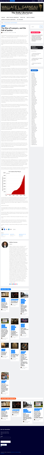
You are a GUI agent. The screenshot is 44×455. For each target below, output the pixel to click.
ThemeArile (2, 453)
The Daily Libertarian (22, 12)
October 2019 (34, 115)
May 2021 (33, 93)
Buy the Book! (20, 19)
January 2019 (34, 126)
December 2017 (34, 141)
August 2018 (34, 131)
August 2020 (34, 104)
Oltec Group (34, 55)
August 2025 (34, 85)
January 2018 (34, 139)
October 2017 (34, 143)
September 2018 (34, 130)
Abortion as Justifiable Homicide (4, 353)
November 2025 (34, 82)
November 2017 (34, 142)
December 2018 (34, 127)
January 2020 (34, 112)
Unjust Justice (12, 234)
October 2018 (34, 129)
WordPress (13, 452)
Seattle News (17, 452)
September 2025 (34, 84)
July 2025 (33, 86)
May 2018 (33, 135)
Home (2, 22)
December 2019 (34, 113)
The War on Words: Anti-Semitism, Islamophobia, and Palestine (4, 305)
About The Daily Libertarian (13, 17)
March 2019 (33, 123)
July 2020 (33, 105)
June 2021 (33, 92)
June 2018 (33, 134)
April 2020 (33, 108)
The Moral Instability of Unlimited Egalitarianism (14, 333)
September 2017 (34, 144)
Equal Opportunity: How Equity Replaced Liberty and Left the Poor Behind (24, 308)
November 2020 (34, 100)
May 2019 (33, 121)
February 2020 (34, 111)
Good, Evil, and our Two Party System (22, 234)
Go (41, 26)
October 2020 (34, 101)
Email (2, 437)
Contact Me (22, 17)
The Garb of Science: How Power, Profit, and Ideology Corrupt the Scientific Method (4, 332)
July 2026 (33, 73)
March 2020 (33, 109)
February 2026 (34, 78)
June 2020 (33, 106)
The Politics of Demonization (14, 302)
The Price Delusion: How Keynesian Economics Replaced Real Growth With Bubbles (4, 387)
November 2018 (34, 128)
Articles (3, 17)
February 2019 (34, 124)
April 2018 (33, 136)
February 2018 (34, 138)
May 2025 (33, 89)
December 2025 (34, 81)
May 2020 (33, 107)
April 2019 (33, 122)
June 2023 (33, 90)
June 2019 (33, 120)
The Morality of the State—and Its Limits (14, 355)
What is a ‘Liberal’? (31, 17)
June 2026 (33, 74)
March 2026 (33, 77)
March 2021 (33, 96)
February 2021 (34, 97)
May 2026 (33, 75)
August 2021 (34, 91)
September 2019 (34, 116)
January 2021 (34, 98)
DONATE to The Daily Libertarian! (8, 19)
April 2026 (33, 76)
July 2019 (33, 119)
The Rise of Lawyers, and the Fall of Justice (10, 22)
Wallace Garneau (5, 32)
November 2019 (34, 114)
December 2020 (34, 99)
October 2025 (34, 83)
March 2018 (33, 137)
